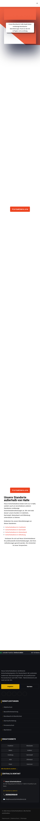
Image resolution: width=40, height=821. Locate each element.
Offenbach (30, 759)
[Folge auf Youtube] (25, 693)
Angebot (10, 686)
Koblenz (29, 750)
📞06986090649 (10, 794)
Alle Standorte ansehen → (9, 769)
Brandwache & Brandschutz (13, 716)
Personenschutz (9, 725)
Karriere (29, 686)
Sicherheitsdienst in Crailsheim (15, 527)
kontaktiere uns (20, 37)
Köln (10, 759)
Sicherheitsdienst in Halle (18, 146)
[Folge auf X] (8, 693)
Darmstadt (30, 755)
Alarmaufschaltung (10, 721)
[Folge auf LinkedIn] (19, 693)
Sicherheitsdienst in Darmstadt (15, 530)
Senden (29, 610)
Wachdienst (7, 730)
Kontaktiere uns (20, 209)
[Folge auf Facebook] (3, 693)
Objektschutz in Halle (16, 151)
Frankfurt (10, 746)
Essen (10, 764)
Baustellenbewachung (11, 712)
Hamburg (10, 755)
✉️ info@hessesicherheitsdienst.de (14, 799)
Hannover (30, 764)
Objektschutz (8, 707)
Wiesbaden (29, 746)
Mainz (10, 750)
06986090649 (21, 625)
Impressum (5, 818)
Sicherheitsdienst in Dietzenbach (16, 532)
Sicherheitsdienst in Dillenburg (15, 535)
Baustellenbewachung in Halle (20, 149)
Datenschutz (15, 818)
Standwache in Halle (16, 154)
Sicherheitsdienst (11, 66)
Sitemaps (24, 818)
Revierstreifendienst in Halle (19, 156)
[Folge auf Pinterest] (14, 693)
